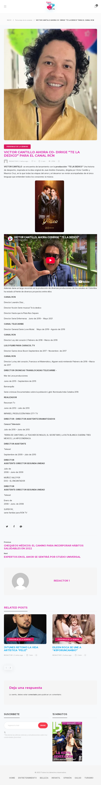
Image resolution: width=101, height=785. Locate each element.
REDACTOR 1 (14, 161)
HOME (12, 778)
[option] (25, 636)
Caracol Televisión (12, 424)
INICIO (9, 20)
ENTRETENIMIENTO (27, 778)
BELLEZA (44, 778)
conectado (32, 694)
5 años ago (24, 161)
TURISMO (88, 778)
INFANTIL (56, 778)
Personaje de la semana (23, 20)
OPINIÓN (67, 778)
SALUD (78, 778)
